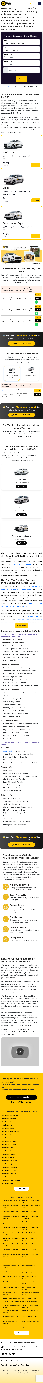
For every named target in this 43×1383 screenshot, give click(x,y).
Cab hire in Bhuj (7, 1122)
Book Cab (37, 391)
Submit (21, 79)
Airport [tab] (34, 36)
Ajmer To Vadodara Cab (28, 1265)
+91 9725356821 (21, 1102)
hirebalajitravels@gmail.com (25, 1343)
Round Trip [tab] (19, 36)
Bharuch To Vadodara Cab (29, 1301)
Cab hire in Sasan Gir (9, 1170)
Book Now (36, 165)
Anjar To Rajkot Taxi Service (11, 1287)
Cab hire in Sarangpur (9, 1167)
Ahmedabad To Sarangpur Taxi (30, 1249)
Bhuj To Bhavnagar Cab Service (30, 1321)
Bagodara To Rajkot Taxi (29, 1298)
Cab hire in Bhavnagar (9, 1118)
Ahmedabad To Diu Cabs (29, 1211)
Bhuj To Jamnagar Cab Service (30, 1327)
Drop (6, 47)
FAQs (22, 1365)
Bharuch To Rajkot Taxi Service (12, 1301)
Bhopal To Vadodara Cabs (29, 1316)
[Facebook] (3, 1354)
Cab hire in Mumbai (8, 1154)
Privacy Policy (5, 1361)
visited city (27, 606)
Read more (21, 625)
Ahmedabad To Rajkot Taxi (29, 1243)
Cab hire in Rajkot (8, 1164)
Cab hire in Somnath (9, 1174)
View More (21, 1189)
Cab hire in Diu (7, 1125)
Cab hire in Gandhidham (10, 1131)
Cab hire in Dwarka (8, 1128)
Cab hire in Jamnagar (9, 1141)
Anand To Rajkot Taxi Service (11, 1282)
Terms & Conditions (17, 1361)
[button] (39, 3)
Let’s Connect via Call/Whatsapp (21, 1097)
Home (3, 87)
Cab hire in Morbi (7, 1151)
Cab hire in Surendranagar (11, 1180)
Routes (10, 87)
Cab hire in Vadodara (9, 1183)
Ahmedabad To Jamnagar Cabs (12, 1227)
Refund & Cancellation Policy (10, 1365)
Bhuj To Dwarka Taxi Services (11, 1327)
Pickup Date (8, 54)
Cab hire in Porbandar (9, 1161)
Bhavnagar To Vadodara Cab (30, 1310)
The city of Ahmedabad (21, 564)
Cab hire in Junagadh (9, 1144)
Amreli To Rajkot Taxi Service (11, 1276)
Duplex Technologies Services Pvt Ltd (25, 1373)
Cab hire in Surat (7, 1177)
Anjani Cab (33, 616)
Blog (27, 1365)
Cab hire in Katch (8, 1148)
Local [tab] (27, 36)
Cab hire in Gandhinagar (10, 1135)
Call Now (38, 298)
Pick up (6, 40)
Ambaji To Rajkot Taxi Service (11, 1271)
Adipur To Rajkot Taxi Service (11, 1200)
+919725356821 (21, 1380)
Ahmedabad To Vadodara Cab (12, 1260)
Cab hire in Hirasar (8, 1138)
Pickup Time (8, 61)
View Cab (37, 394)
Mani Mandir (8, 751)
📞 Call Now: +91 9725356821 (21, 343)
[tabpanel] (21, 58)
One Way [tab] (9, 36)
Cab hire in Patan (8, 1157)
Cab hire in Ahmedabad (10, 1115)
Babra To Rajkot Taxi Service (11, 1298)
